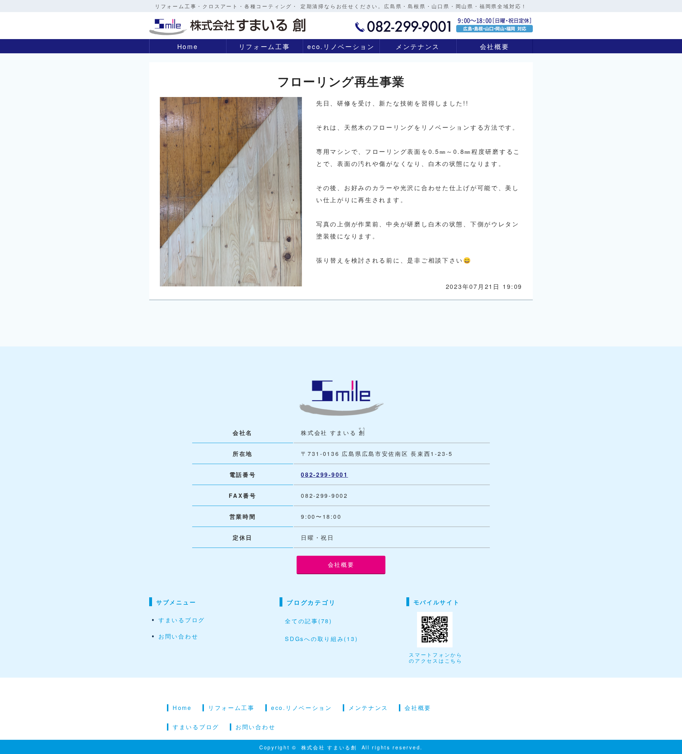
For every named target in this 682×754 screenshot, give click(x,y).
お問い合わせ (178, 636)
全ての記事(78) (308, 621)
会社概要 (494, 46)
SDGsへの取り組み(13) (321, 639)
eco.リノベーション (341, 46)
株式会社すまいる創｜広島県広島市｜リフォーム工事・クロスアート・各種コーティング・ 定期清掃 (227, 25)
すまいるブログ (181, 620)
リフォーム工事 (264, 46)
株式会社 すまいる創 (330, 747)
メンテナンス (418, 46)
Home (187, 46)
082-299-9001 (324, 474)
